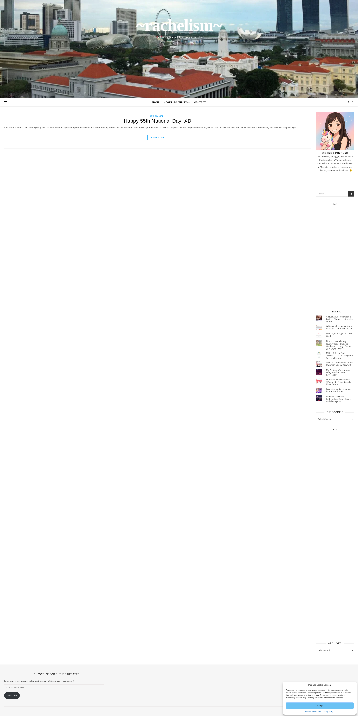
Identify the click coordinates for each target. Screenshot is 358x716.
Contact (200, 102)
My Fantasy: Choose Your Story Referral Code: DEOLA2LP (338, 372)
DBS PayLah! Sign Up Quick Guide (339, 334)
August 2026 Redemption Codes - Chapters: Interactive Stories (340, 319)
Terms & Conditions (309, 711)
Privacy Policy (295, 711)
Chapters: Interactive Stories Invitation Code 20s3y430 (339, 363)
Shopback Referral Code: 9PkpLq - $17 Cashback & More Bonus (338, 382)
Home (156, 102)
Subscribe (12, 695)
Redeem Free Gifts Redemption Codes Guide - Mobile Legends (339, 399)
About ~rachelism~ (177, 102)
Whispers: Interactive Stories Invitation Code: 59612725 (339, 327)
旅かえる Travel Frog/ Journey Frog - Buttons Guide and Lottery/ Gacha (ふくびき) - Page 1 (338, 345)
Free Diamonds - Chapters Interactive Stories (338, 390)
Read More (157, 137)
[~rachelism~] (179, 49)
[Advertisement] (335, 257)
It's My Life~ (157, 116)
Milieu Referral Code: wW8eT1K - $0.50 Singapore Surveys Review (339, 355)
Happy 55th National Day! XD (157, 121)
